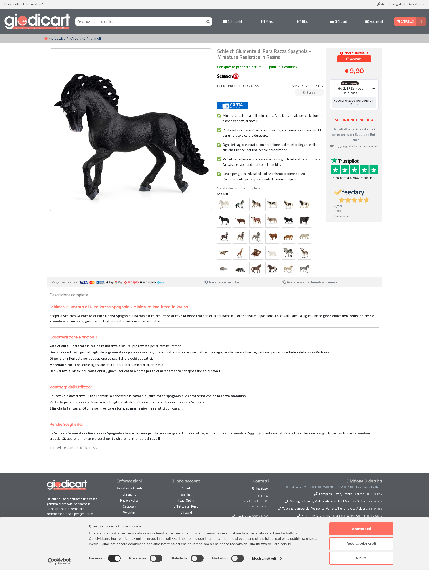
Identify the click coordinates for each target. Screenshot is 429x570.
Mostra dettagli (264, 558)
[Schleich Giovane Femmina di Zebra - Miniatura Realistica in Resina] (288, 252)
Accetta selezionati (361, 543)
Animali (95, 38)
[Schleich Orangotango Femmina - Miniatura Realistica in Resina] (256, 252)
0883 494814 (374, 494)
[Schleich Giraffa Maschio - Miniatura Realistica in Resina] (240, 252)
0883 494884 (374, 516)
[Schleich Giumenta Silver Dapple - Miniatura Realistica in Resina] (240, 236)
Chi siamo (129, 494)
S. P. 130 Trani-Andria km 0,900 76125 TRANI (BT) (255, 500)
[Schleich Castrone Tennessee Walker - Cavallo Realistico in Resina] (224, 220)
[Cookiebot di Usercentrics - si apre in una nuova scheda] (59, 561)
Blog (305, 21)
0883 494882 (374, 509)
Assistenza (417, 4)
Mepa (269, 21)
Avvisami (355, 59)
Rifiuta (361, 558)
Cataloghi (234, 21)
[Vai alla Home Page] (46, 38)
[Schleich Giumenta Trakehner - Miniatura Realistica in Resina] (304, 269)
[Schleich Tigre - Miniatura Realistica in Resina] (288, 236)
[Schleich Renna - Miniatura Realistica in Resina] (304, 252)
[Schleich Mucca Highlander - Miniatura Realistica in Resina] (272, 236)
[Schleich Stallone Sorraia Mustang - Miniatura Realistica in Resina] (256, 236)
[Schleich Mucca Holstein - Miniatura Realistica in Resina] (272, 204)
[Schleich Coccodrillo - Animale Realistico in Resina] (224, 252)
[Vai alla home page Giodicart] (37, 21)
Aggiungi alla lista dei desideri (356, 146)
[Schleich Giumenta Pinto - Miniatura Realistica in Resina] (288, 204)
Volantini (376, 21)
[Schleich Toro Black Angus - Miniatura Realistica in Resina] (304, 220)
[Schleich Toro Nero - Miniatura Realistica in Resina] (288, 220)
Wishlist (186, 494)
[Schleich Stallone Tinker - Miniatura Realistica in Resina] (304, 204)
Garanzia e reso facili (225, 282)
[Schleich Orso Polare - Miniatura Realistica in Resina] (272, 252)
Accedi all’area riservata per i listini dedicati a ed (354, 134)
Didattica (58, 38)
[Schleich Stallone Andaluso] (240, 204)
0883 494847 (260, 516)
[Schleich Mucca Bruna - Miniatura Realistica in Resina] (272, 220)
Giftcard (340, 21)
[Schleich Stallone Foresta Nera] (224, 236)
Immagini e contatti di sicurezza (74, 447)
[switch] (156, 558)
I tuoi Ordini (186, 500)
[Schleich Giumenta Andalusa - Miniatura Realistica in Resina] (256, 204)
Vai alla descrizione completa (238, 188)
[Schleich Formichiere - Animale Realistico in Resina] (240, 269)
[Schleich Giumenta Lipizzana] (224, 204)
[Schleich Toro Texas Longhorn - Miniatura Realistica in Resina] (240, 220)
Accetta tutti (361, 529)
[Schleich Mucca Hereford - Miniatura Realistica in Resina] (256, 220)
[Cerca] (207, 21)
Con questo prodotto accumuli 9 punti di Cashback (257, 66)
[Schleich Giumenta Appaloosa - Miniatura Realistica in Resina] (272, 269)
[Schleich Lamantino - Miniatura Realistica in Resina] (224, 269)
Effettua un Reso (186, 506)
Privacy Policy (129, 500)
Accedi (393, 4)
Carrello (407, 21)
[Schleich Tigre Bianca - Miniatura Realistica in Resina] (304, 236)
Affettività (78, 38)
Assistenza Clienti (129, 488)
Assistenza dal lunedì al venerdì (312, 282)
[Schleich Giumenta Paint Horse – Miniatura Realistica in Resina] (288, 269)
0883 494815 (374, 502)
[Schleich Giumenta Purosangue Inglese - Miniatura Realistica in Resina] (256, 269)
